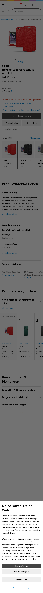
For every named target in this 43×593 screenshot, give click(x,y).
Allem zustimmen (21, 566)
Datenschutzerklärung (21, 588)
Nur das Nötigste (21, 572)
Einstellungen (21, 579)
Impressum (6, 588)
